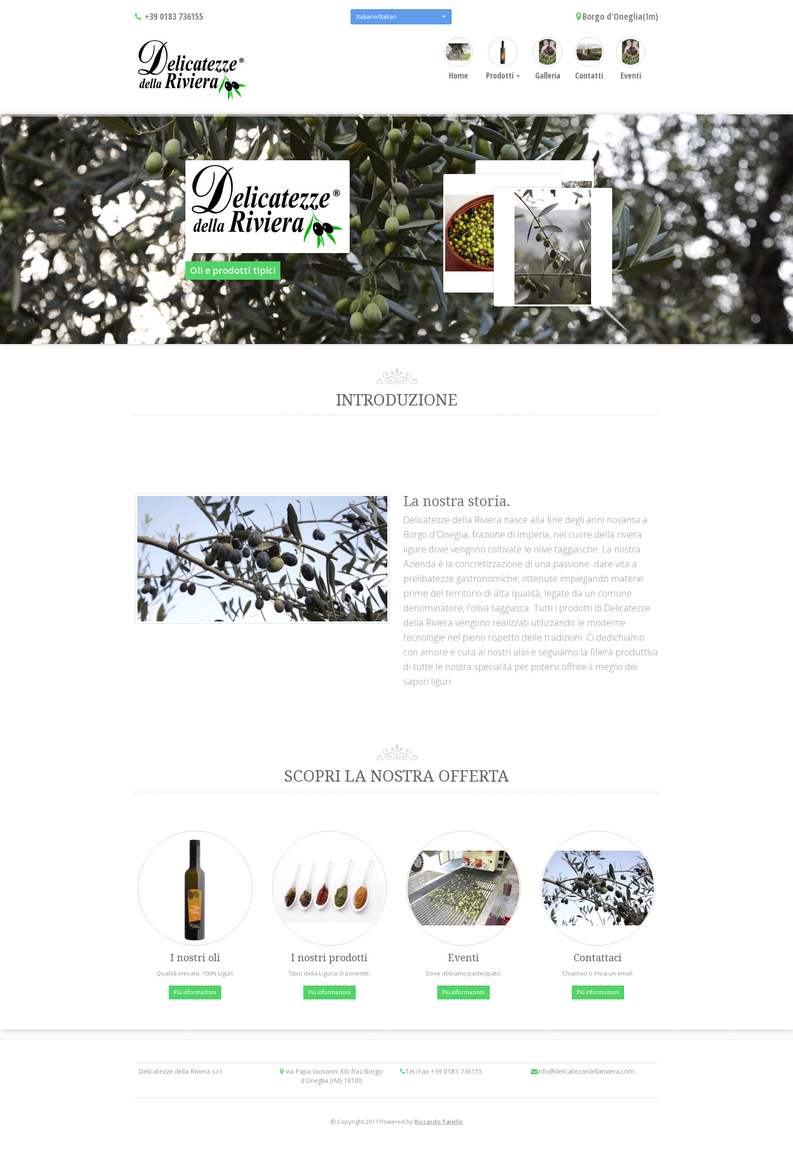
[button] (401, 16)
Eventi (630, 75)
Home (458, 75)
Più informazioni (195, 992)
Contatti (589, 75)
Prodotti (500, 75)
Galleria (547, 75)
